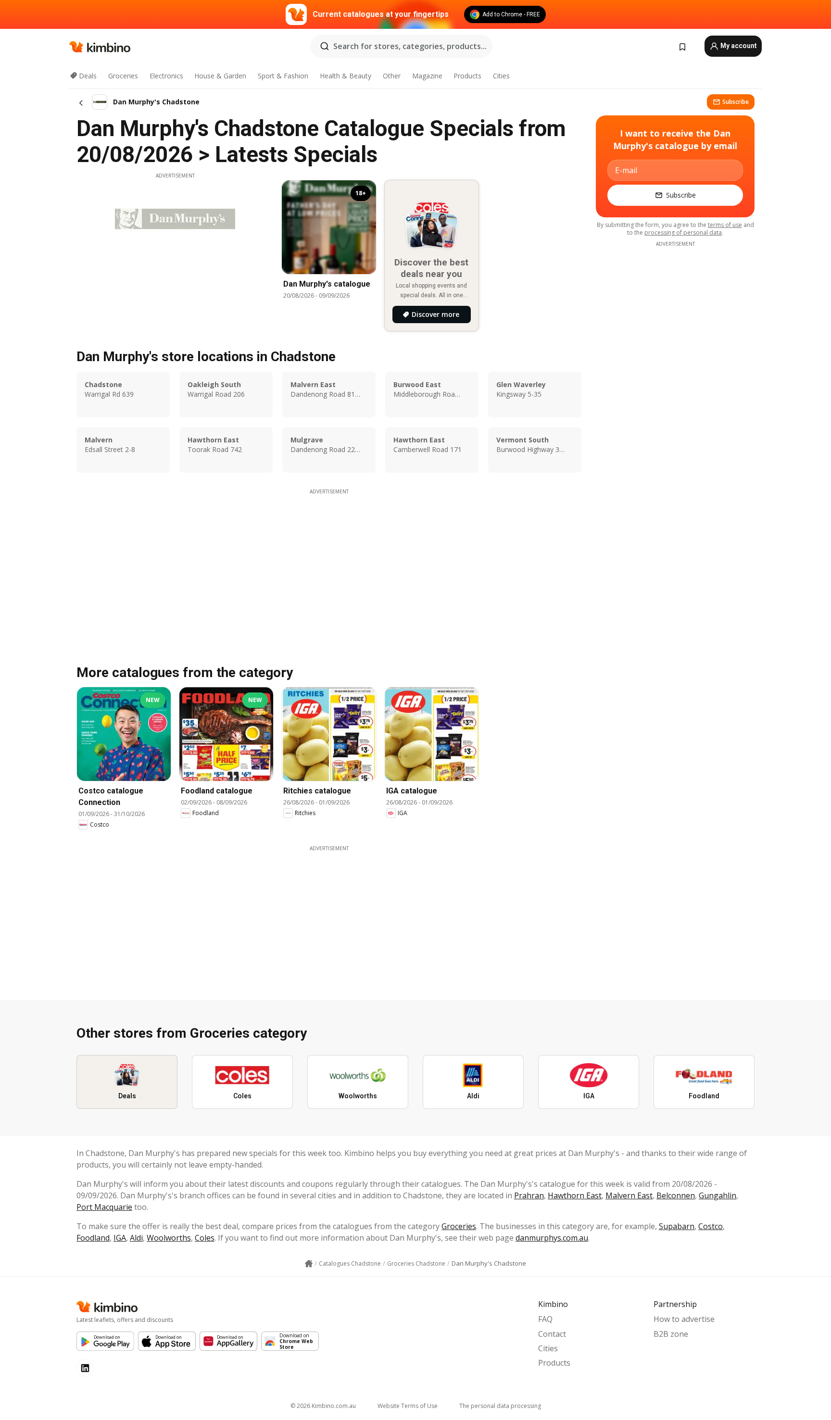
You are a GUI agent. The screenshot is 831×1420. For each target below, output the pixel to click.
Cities (501, 75)
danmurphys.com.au (552, 1237)
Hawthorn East (575, 1195)
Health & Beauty (345, 75)
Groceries (123, 75)
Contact (552, 1334)
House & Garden (220, 75)
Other (392, 75)
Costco (710, 1226)
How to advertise (684, 1319)
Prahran (529, 1195)
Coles (204, 1237)
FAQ (545, 1319)
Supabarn (676, 1226)
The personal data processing (500, 1406)
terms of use (725, 225)
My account (738, 46)
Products (467, 75)
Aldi (136, 1237)
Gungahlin (717, 1195)
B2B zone (671, 1334)
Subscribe (735, 102)
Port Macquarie (104, 1207)
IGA (119, 1237)
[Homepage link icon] (309, 1264)
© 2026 (323, 1406)
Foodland (93, 1237)
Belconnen (675, 1195)
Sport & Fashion (283, 75)
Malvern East (629, 1195)
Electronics (166, 75)
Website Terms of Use (408, 1406)
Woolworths (169, 1237)
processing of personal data (683, 232)
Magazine (427, 75)
